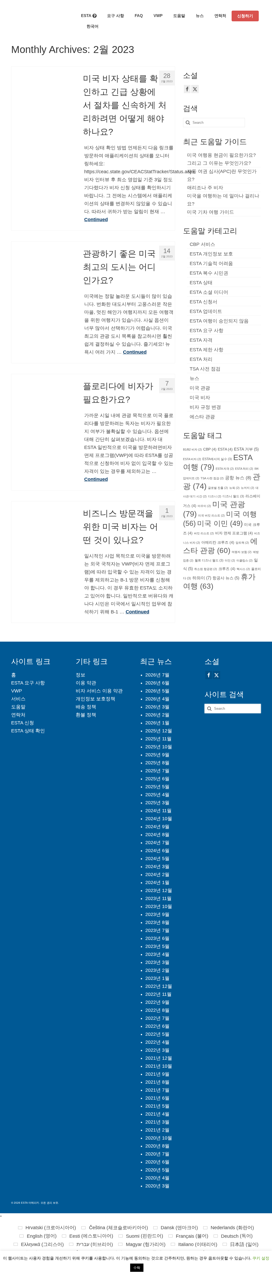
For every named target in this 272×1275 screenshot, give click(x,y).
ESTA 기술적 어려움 (211, 263)
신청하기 (245, 16)
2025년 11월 (158, 738)
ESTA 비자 (192, 459)
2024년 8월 (157, 834)
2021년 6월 (157, 1098)
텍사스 (243, 569)
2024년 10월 (158, 818)
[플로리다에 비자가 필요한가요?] (43, 405)
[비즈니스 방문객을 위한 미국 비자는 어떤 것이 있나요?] (43, 532)
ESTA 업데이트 (206, 311)
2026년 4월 (157, 699)
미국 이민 (220, 523)
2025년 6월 (157, 778)
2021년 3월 (157, 1122)
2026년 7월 (157, 675)
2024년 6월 (157, 850)
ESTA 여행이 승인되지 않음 (219, 321)
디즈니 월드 (233, 496)
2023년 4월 (157, 954)
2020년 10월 (158, 1138)
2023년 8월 (157, 922)
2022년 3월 (157, 1050)
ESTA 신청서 (203, 301)
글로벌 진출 (218, 487)
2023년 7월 (157, 930)
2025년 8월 (157, 762)
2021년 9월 (157, 1074)
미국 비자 (200, 397)
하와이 (201, 577)
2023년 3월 (157, 962)
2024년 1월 (157, 882)
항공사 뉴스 (225, 578)
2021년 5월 (157, 1106)
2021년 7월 (157, 1090)
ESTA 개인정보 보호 (211, 254)
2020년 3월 (157, 1186)
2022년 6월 (157, 1026)
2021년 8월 (157, 1082)
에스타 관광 (202, 416)
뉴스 (194, 378)
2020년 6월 (157, 1162)
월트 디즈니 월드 (209, 560)
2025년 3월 (157, 802)
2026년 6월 (157, 683)
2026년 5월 (157, 691)
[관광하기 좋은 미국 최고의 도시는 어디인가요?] (43, 273)
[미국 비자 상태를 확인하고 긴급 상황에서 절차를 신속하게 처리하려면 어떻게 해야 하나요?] (43, 98)
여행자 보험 (242, 552)
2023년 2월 (157, 970)
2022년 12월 (158, 986)
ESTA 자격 (201, 340)
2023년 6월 (157, 938)
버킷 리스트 (204, 533)
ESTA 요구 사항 (206, 330)
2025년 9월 (157, 754)
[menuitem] (90, 26)
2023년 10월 (158, 906)
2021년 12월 (158, 1058)
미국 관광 (200, 388)
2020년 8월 (157, 1146)
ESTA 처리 (201, 359)
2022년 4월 (157, 1042)
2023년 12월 (158, 890)
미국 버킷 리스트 (211, 515)
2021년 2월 (157, 1130)
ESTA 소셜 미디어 (209, 292)
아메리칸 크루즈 (217, 542)
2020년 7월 (157, 1154)
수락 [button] (136, 1268)
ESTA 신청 (22, 722)
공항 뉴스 (238, 477)
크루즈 (226, 569)
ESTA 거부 (246, 449)
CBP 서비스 (202, 244)
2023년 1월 (157, 978)
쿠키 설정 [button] (260, 1258)
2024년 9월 (157, 826)
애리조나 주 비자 (205, 187)
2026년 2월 (157, 714)
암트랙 (242, 542)
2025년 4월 (157, 794)
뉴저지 (247, 487)
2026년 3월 (157, 706)
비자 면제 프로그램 (234, 533)
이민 (230, 560)
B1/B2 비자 (192, 449)
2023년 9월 (157, 914)
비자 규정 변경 (205, 407)
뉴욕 (234, 487)
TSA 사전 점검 (205, 369)
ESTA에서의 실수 (217, 459)
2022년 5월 (157, 1034)
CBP (209, 449)
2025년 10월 (158, 746)
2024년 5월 (157, 858)
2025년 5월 (157, 786)
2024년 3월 (157, 866)
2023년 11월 (158, 898)
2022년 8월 (157, 1010)
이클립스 (244, 560)
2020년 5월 (157, 1170)
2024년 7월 (157, 842)
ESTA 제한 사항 (206, 349)
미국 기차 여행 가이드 (210, 212)
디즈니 (214, 496)
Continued (96, 219)
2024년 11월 (158, 810)
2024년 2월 (157, 874)
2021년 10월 (158, 1066)
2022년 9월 (157, 1002)
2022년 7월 (157, 1018)
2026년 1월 (157, 722)
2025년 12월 (158, 730)
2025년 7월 (157, 770)
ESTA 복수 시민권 (209, 273)
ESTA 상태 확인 (28, 730)
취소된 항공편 (205, 569)
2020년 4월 (157, 1178)
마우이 (204, 505)
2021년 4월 (157, 1114)
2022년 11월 (158, 994)
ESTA (225, 449)
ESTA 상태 (201, 282)
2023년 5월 (157, 946)
